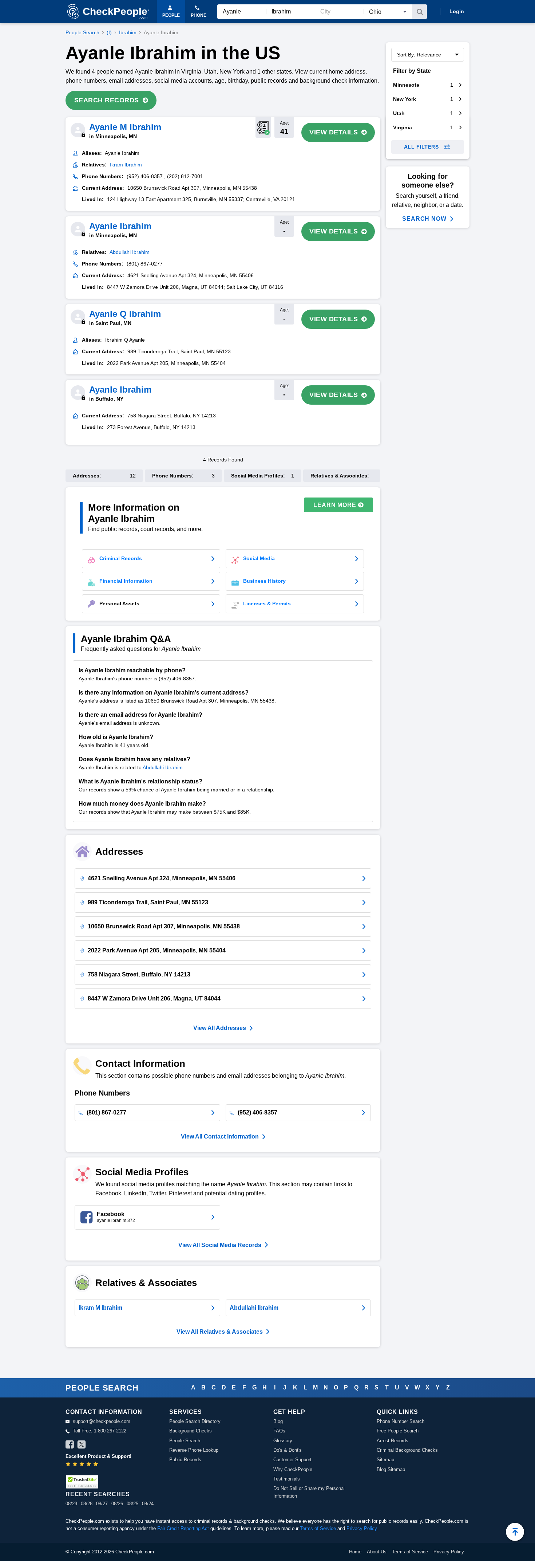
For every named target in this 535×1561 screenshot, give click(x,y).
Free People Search (398, 1431)
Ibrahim (127, 32)
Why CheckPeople (292, 1469)
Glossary (282, 1440)
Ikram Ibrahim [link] (126, 165)
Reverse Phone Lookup (193, 1450)
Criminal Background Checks (407, 1450)
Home (355, 1551)
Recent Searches (98, 1494)
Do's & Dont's (287, 1450)
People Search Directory (195, 1421)
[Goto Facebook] (70, 1445)
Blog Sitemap (391, 1469)
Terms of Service (318, 1528)
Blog (278, 1421)
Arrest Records (392, 1440)
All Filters (421, 147)
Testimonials (286, 1479)
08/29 (71, 1503)
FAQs (279, 1431)
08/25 (132, 1503)
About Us (377, 1551)
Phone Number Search (400, 1421)
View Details (333, 132)
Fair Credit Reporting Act (183, 1528)
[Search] (419, 11)
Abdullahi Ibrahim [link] (130, 252)
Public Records (185, 1459)
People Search (82, 32)
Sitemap (385, 1459)
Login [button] (456, 11)
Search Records (106, 100)
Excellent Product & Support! (98, 1456)
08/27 (102, 1503)
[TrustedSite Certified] (82, 1482)
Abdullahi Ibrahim (163, 767)
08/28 (86, 1503)
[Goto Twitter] (81, 1445)
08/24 (148, 1503)
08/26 (117, 1503)
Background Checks (190, 1431)
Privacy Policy (361, 1528)
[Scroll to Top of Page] (515, 1532)
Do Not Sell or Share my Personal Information (309, 1492)
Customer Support (292, 1459)
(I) (109, 32)
